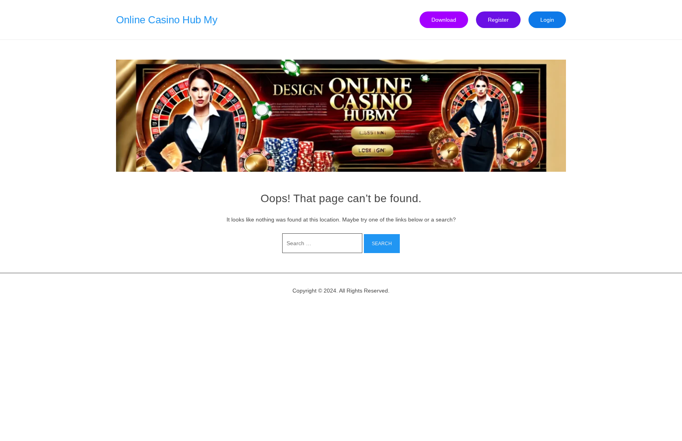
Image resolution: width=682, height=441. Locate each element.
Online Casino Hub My (166, 20)
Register (498, 20)
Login (547, 20)
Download (443, 20)
